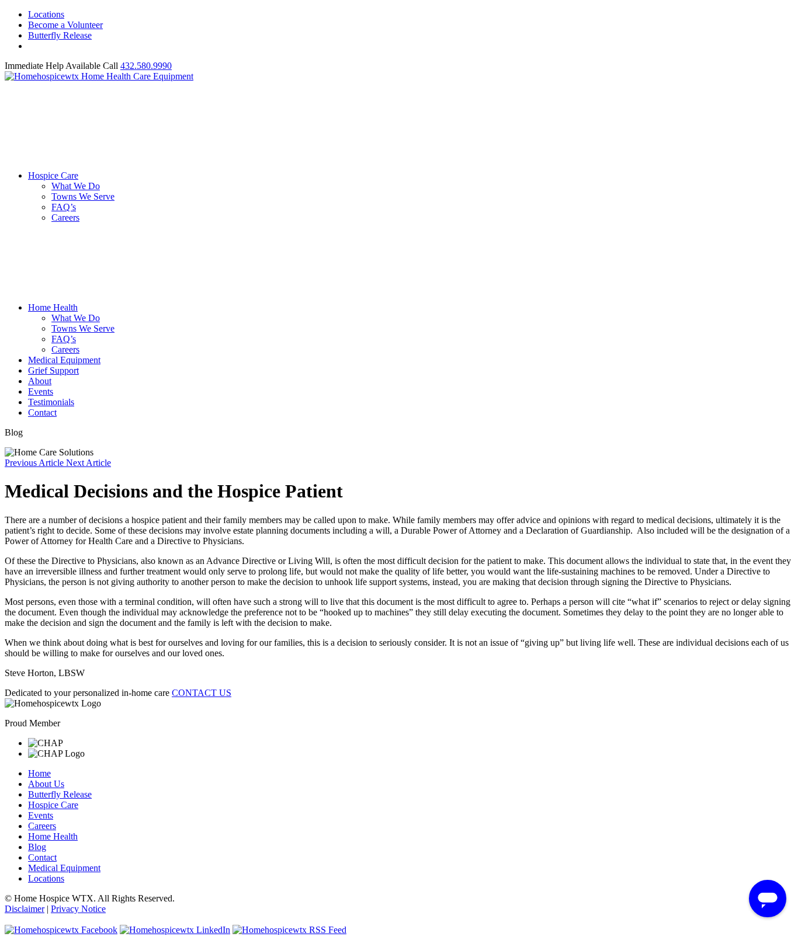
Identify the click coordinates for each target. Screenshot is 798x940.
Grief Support (53, 370)
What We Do (75, 186)
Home (39, 773)
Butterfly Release (60, 35)
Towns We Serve (83, 196)
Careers (65, 217)
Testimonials (51, 402)
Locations (46, 14)
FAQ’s (63, 207)
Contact (42, 412)
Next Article (88, 463)
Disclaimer (24, 909)
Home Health (53, 307)
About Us (46, 784)
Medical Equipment (64, 360)
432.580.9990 (146, 66)
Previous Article (35, 463)
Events (40, 391)
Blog (37, 847)
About (39, 381)
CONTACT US (201, 693)
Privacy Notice (78, 909)
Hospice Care (53, 175)
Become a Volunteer (65, 25)
